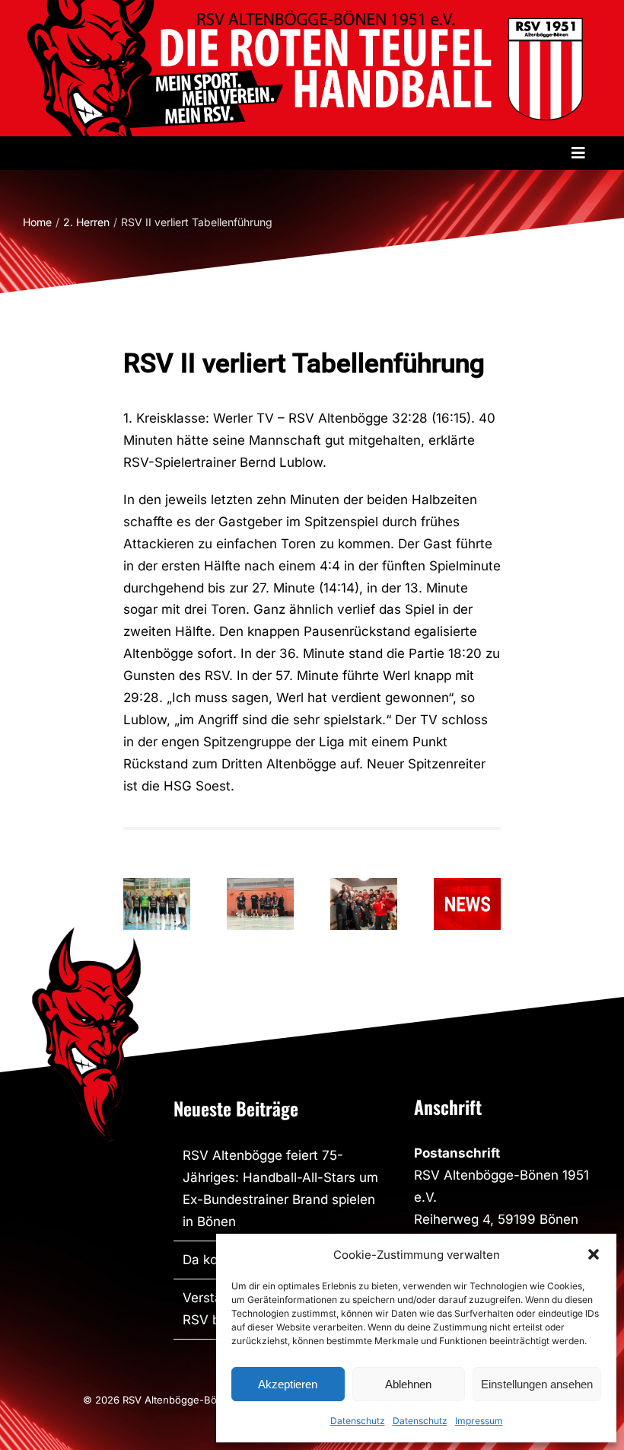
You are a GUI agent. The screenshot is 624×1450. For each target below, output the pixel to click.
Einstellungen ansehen (537, 1384)
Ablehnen (408, 1384)
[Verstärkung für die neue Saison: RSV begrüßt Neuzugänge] (156, 904)
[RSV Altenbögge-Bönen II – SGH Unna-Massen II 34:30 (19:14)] (363, 904)
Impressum (479, 1420)
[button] (593, 1254)
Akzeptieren (287, 1384)
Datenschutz (357, 1420)
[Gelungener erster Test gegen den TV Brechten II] (260, 904)
